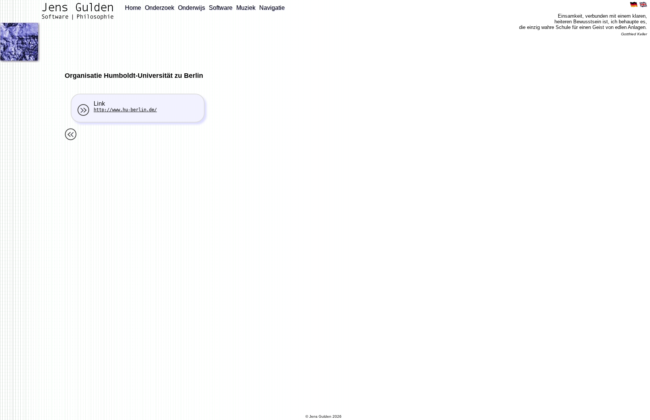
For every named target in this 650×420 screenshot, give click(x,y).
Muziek (245, 8)
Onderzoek (159, 8)
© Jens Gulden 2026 (323, 416)
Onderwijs (191, 8)
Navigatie (272, 8)
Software (220, 8)
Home (133, 8)
